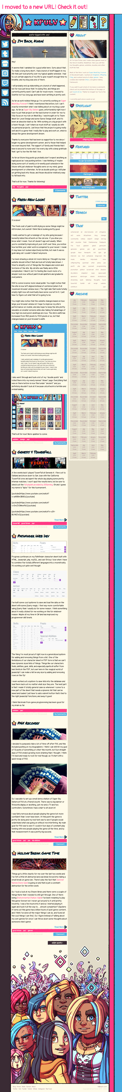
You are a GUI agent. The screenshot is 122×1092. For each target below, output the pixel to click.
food (78, 246)
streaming (74, 280)
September (93, 302)
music (73, 259)
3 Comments (60, 190)
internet (73, 256)
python (82, 270)
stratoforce (102, 276)
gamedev (74, 249)
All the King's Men (88, 188)
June (93, 310)
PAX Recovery (28, 723)
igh (105, 253)
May (102, 302)
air (81, 232)
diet (72, 242)
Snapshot (96, 75)
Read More (59, 520)
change (103, 235)
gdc (88, 249)
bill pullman (87, 235)
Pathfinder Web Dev (33, 536)
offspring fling (75, 263)
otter (93, 263)
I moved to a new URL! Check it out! (45, 7)
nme (104, 259)
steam (92, 276)
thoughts (20, 187)
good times (25, 523)
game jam (102, 246)
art (96, 232)
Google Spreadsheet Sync (88, 161)
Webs (23, 1087)
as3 (72, 235)
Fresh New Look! (31, 199)
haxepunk (87, 253)
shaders (103, 270)
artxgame (102, 232)
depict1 (89, 239)
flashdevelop (93, 242)
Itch (19, 1089)
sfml (97, 270)
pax (29, 840)
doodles (78, 242)
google (73, 253)
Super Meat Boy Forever (97, 73)
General (40, 190)
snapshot (84, 273)
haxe (79, 253)
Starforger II (88, 174)
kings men (98, 256)
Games (28, 1087)
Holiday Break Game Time (38, 853)
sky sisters (36, 840)
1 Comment (60, 844)
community (74, 239)
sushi (81, 280)
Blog (14, 1087)
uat (89, 283)
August (74, 334)
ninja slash (94, 259)
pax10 (73, 266)
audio (78, 235)
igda (99, 253)
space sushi (102, 273)
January (102, 318)
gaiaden (86, 246)
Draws (19, 1087)
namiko (82, 259)
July (74, 302)
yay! (26, 187)
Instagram (41, 1089)
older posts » (57, 942)
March (83, 318)
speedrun (74, 276)
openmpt (85, 263)
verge (95, 283)
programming (101, 266)
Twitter (81, 196)
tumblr (82, 283)
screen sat (90, 270)
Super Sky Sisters (31, 110)
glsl (94, 249)
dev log (103, 239)
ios (79, 256)
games (30, 930)
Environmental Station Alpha (29, 898)
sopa (93, 273)
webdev (15, 439)
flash (84, 242)
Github (35, 1089)
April (74, 310)
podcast (91, 266)
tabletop (88, 280)
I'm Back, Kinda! (30, 41)
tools (104, 280)
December (74, 326)
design (22, 439)
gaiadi (94, 246)
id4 (95, 253)
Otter (87, 80)
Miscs (33, 1087)
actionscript (75, 232)
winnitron (74, 287)
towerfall (16, 523)
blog (96, 235)
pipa (84, 266)
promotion (74, 270)
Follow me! (101, 205)
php (79, 266)
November (83, 326)
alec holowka (89, 232)
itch (83, 256)
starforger (83, 276)
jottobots (90, 256)
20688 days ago (101, 201)
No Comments (60, 443)
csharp (83, 239)
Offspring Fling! (88, 140)
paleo (99, 263)
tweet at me (77, 92)
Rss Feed (49, 1089)
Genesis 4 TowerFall (34, 452)
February (84, 302)
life (14, 187)
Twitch (30, 1089)
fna (72, 246)
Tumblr (24, 1089)
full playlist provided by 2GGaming (38, 484)
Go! (104, 219)
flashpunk (102, 242)
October (93, 326)
